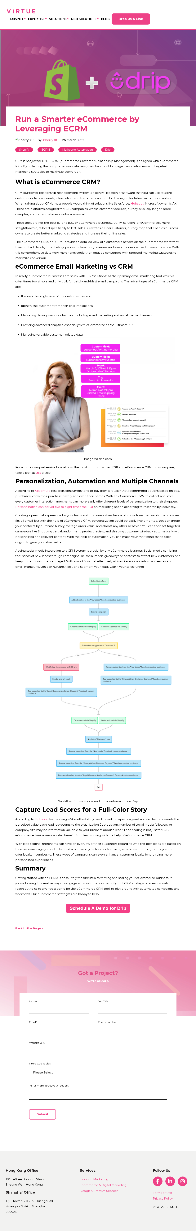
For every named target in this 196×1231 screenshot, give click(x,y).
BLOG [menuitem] (105, 19)
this (39, 472)
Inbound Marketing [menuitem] (94, 1179)
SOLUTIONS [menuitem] (58, 19)
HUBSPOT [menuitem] (16, 19)
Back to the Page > (29, 928)
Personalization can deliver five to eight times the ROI (54, 507)
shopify (24, 149)
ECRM (45, 149)
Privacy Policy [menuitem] (163, 1198)
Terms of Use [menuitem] (162, 1193)
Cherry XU (50, 140)
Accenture (42, 491)
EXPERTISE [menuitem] (36, 19)
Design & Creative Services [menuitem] (99, 1191)
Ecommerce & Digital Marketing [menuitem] (103, 1185)
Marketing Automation (77, 149)
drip (108, 149)
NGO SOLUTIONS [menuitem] (83, 19)
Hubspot (137, 203)
